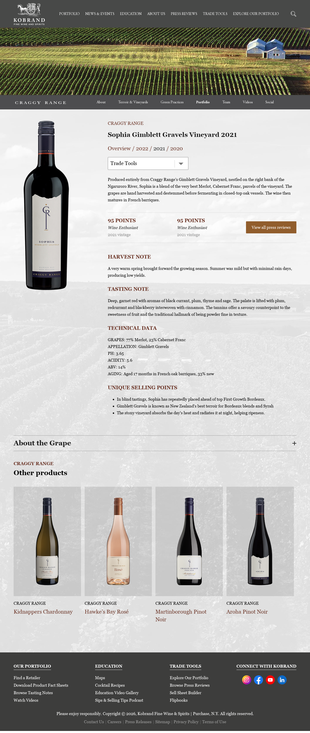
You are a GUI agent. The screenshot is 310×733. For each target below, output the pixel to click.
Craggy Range (125, 123)
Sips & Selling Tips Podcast (119, 700)
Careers (114, 721)
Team (226, 102)
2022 (142, 148)
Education (131, 14)
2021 (159, 148)
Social (269, 102)
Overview (119, 148)
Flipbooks (179, 700)
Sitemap (162, 721)
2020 (176, 148)
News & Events (99, 14)
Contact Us (94, 721)
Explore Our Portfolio (256, 14)
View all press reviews (271, 227)
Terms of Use (214, 721)
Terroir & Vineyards (133, 102)
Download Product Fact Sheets (41, 685)
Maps (100, 677)
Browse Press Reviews (190, 685)
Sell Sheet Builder (185, 692)
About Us (156, 14)
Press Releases (138, 721)
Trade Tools (215, 14)
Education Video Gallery (117, 692)
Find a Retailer (27, 677)
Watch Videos (26, 700)
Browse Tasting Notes (33, 692)
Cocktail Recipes (110, 685)
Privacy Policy (186, 721)
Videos (248, 102)
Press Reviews (184, 14)
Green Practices (172, 102)
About (101, 102)
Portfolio (69, 14)
